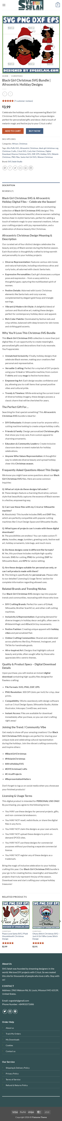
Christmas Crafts (9, 151)
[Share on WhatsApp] (4, 168)
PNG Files (16, 157)
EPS (38, 154)
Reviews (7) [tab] (8, 191)
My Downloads (12, 1039)
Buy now (34, 131)
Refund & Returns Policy (17, 1085)
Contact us (10, 1051)
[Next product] (4, 94)
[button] (4, 4)
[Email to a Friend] (20, 168)
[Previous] (2, 927)
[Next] (59, 927)
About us (10, 1028)
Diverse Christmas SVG (21, 154)
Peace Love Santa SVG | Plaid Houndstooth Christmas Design (15, 936)
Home (5, 76)
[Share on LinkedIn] (30, 168)
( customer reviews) (23, 101)
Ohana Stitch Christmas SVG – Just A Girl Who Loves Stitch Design (46, 936)
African (15, 144)
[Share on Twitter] (15, 168)
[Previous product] (10, 94)
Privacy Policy (12, 1073)
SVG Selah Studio (15, 161)
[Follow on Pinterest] (15, 1011)
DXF (33, 154)
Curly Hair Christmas (36, 151)
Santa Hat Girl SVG (29, 157)
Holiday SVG (45, 154)
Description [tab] (8, 185)
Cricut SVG (21, 151)
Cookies (9, 1045)
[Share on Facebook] (10, 168)
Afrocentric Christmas (29, 148)
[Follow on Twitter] (4, 1011)
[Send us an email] (10, 1011)
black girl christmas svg (48, 148)
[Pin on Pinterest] (25, 168)
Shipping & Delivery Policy (18, 1068)
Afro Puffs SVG (13, 148)
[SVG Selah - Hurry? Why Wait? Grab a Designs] (31, 5)
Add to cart (13, 131)
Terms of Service (13, 1079)
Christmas (16, 76)
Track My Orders (13, 1033)
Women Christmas (45, 157)
